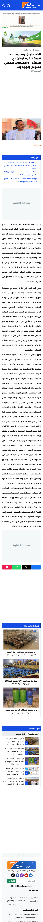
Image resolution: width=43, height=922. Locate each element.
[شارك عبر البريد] (7, 567)
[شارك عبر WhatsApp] (17, 567)
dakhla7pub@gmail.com (23, 886)
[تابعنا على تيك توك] (13, 875)
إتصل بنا (33, 898)
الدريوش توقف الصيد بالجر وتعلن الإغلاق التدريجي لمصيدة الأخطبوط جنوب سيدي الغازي (20, 165)
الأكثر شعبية (20, 734)
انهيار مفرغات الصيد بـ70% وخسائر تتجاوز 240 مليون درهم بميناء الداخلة (20, 173)
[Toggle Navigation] (39, 5)
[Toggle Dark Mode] (8, 5)
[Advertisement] (21, 95)
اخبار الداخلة (28, 50)
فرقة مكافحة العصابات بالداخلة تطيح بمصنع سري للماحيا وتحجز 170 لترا (20, 180)
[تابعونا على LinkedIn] (31, 875)
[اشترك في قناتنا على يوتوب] (26, 875)
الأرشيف (33, 901)
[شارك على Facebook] (36, 567)
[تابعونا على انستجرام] (22, 875)
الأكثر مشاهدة (33, 734)
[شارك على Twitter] (26, 567)
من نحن (11, 904)
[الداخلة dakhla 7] (21, 865)
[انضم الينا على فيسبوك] (17, 875)
